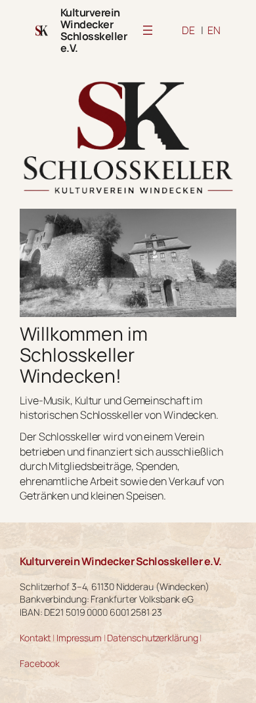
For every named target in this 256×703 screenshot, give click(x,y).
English (214, 30)
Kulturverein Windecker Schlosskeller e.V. (93, 30)
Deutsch (188, 30)
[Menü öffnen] (148, 30)
